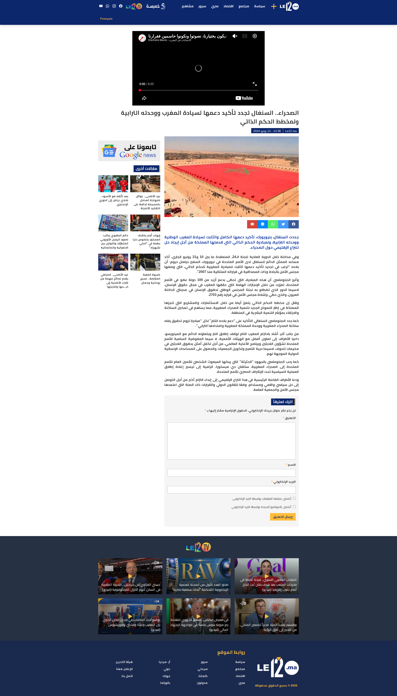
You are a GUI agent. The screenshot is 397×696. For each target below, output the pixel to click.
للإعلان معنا (124, 669)
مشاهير (188, 6)
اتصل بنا (127, 676)
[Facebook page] (120, 6)
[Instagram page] (114, 6)
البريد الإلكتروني (283, 481)
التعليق (289, 418)
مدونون (202, 682)
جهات (166, 676)
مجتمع (244, 6)
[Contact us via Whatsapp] (107, 6)
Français (106, 18)
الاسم (291, 464)
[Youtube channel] (101, 6)
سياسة (259, 6)
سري (215, 6)
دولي (167, 669)
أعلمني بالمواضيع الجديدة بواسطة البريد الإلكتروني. (261, 507)
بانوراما (165, 682)
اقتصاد (229, 6)
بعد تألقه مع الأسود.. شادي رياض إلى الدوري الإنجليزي (113, 200)
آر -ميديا (164, 662)
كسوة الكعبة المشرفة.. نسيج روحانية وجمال (150, 278)
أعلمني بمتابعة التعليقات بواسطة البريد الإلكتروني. (261, 498)
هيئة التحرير (124, 662)
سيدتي (202, 669)
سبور (202, 6)
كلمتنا (203, 676)
